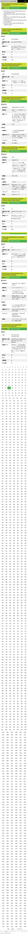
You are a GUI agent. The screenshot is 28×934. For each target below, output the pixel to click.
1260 (7, 843)
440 (25, 522)
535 (14, 558)
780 (14, 649)
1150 (25, 794)
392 (2, 507)
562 (10, 569)
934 (14, 706)
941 (14, 708)
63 (18, 385)
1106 (16, 776)
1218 (7, 825)
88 (22, 393)
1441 (12, 921)
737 (10, 633)
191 (10, 431)
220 (14, 442)
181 (25, 426)
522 (18, 553)
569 (10, 571)
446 (21, 525)
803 (21, 657)
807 (10, 659)
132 (25, 408)
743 (6, 636)
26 (2, 374)
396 (18, 507)
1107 (20, 776)
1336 (25, 874)
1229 (3, 830)
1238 (16, 833)
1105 (12, 776)
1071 (20, 760)
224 (2, 444)
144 (18, 413)
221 (18, 442)
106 (6, 400)
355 (21, 491)
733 (21, 631)
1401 (20, 903)
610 (6, 587)
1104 (8, 776)
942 (18, 708)
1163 (3, 802)
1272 (7, 848)
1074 (7, 763)
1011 (21, 734)
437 (14, 522)
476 (2, 538)
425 (21, 517)
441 (2, 525)
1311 (21, 864)
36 (9, 377)
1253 (3, 841)
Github (25, 1)
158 (18, 418)
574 (2, 574)
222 (21, 442)
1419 (20, 910)
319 (18, 478)
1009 (12, 734)
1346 (16, 879)
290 (14, 468)
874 (25, 683)
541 (10, 561)
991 (18, 727)
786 (10, 652)
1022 (16, 740)
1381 (12, 895)
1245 (20, 835)
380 (10, 501)
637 (2, 597)
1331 (3, 874)
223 (25, 442)
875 (2, 685)
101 (13, 398)
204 (6, 437)
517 (25, 551)
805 (2, 659)
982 (10, 724)
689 (14, 615)
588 (2, 579)
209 (25, 437)
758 (10, 641)
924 (2, 703)
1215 (20, 822)
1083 (20, 765)
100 (9, 398)
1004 (16, 732)
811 (25, 659)
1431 (20, 916)
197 (6, 434)
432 (21, 520)
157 (14, 418)
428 (6, 520)
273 (2, 463)
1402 (25, 903)
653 (10, 602)
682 (14, 613)
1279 (12, 851)
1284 (7, 854)
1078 (25, 763)
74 (2, 390)
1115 (3, 781)
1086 (7, 768)
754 (21, 639)
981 (6, 724)
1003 (12, 732)
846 (25, 672)
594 (25, 579)
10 (2, 369)
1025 (3, 742)
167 (25, 421)
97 (25, 395)
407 (6, 512)
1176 (8, 807)
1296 (7, 859)
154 (2, 418)
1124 (16, 784)
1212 (7, 822)
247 (10, 452)
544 (21, 561)
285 (21, 465)
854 (2, 677)
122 (14, 406)
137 (18, 411)
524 (25, 553)
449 (6, 527)
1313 (3, 866)
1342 (25, 877)
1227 (20, 828)
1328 (16, 872)
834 (6, 670)
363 (25, 494)
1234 (25, 830)
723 (10, 628)
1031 (3, 745)
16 (22, 369)
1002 (7, 732)
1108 (25, 776)
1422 (7, 913)
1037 (3, 747)
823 (18, 665)
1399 (12, 903)
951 (25, 711)
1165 (12, 802)
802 (18, 657)
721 (2, 628)
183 (6, 429)
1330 (25, 872)
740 (21, 633)
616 (2, 589)
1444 (25, 921)
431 (18, 520)
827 (6, 667)
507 (14, 548)
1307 (3, 864)
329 (2, 483)
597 (10, 582)
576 (10, 574)
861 (2, 680)
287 (2, 468)
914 (18, 698)
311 (14, 475)
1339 (12, 877)
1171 (12, 804)
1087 (12, 768)
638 (6, 597)
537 (21, 558)
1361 (3, 887)
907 (18, 696)
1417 (12, 910)
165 (18, 421)
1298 (16, 859)
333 (18, 483)
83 (5, 393)
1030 (25, 742)
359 (10, 494)
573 (25, 571)
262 (14, 457)
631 (6, 595)
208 (21, 437)
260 (6, 457)
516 (21, 551)
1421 (3, 913)
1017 (20, 737)
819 (2, 665)
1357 (12, 885)
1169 (3, 804)
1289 (3, 856)
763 (2, 644)
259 (2, 457)
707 (2, 623)
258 (25, 455)
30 (15, 374)
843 (14, 672)
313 (21, 475)
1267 (12, 846)
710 (14, 623)
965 (25, 716)
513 (10, 551)
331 (10, 483)
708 (6, 623)
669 (18, 608)
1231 (12, 830)
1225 (12, 828)
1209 (20, 820)
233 (10, 447)
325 (14, 481)
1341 (20, 877)
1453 (12, 926)
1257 (20, 841)
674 (10, 610)
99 (6, 398)
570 (14, 571)
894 (21, 690)
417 (18, 514)
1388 (16, 898)
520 (10, 553)
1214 (16, 822)
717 (14, 626)
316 (6, 478)
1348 (25, 879)
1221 (20, 825)
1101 (21, 773)
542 (14, 561)
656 (21, 602)
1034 (16, 745)
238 (2, 450)
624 (6, 592)
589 (6, 579)
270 (18, 460)
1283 (3, 854)
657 (25, 602)
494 (18, 543)
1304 (16, 861)
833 (2, 670)
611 (10, 587)
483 (2, 540)
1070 (16, 760)
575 (6, 574)
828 (10, 667)
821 (10, 665)
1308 (7, 864)
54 (15, 382)
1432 (25, 916)
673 (6, 610)
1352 (16, 882)
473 (18, 535)
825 (25, 665)
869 (6, 683)
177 (10, 426)
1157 (3, 799)
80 (22, 390)
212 (10, 439)
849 (10, 675)
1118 (16, 781)
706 (25, 620)
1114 (25, 778)
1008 (7, 734)
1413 (20, 908)
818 (25, 662)
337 (6, 486)
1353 (20, 882)
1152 (8, 797)
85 (12, 393)
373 (10, 499)
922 (21, 701)
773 (14, 646)
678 (25, 610)
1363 (12, 887)
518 (2, 553)
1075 (12, 763)
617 (6, 589)
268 (10, 460)
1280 (16, 851)
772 (10, 646)
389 (18, 504)
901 (21, 693)
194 (21, 431)
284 (18, 465)
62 (15, 385)
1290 (7, 856)
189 (2, 431)
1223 (3, 828)
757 (6, 641)
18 (2, 372)
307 (25, 473)
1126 (25, 784)
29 (12, 374)
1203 (20, 817)
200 (18, 434)
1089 (20, 768)
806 (6, 659)
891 (10, 690)
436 (10, 522)
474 (21, 535)
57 (25, 382)
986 (25, 724)
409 (14, 512)
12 (9, 369)
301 (2, 473)
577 (14, 574)
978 (21, 721)
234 (14, 447)
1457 (8, 929)
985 (21, 724)
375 (18, 499)
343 (2, 488)
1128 (8, 786)
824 (21, 665)
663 (21, 605)
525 (2, 556)
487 (18, 540)
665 (2, 608)
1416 (7, 910)
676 (18, 610)
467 (21, 532)
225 (6, 444)
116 (18, 403)
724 (14, 628)
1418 (16, 910)
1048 (25, 750)
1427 (3, 916)
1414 (25, 908)
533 (6, 558)
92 (9, 395)
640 (14, 597)
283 (14, 465)
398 (25, 507)
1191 (20, 812)
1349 (3, 882)
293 (25, 468)
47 (18, 380)
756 (2, 641)
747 (21, 636)
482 (25, 538)
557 (18, 566)
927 (14, 703)
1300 (25, 859)
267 (6, 460)
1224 (7, 828)
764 (6, 644)
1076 (16, 763)
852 (21, 675)
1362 (7, 887)
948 (14, 711)
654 (14, 602)
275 (10, 463)
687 (6, 615)
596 (6, 582)
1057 (12, 755)
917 (2, 701)
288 (6, 468)
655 (18, 602)
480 (18, 538)
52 (9, 382)
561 (6, 569)
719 (21, 626)
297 (14, 470)
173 (21, 424)
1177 (12, 807)
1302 (7, 861)
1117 (12, 781)
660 (10, 605)
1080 (7, 765)
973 (2, 721)
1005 (20, 732)
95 (18, 395)
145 (21, 413)
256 (18, 455)
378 (2, 501)
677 (21, 610)
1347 (20, 879)
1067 (3, 760)
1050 (7, 753)
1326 (7, 872)
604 (10, 584)
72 (22, 387)
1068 (7, 760)
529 (18, 556)
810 (21, 659)
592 (18, 579)
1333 (12, 874)
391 (25, 504)
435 (6, 522)
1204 (25, 817)
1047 (20, 750)
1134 (8, 789)
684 (21, 613)
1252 (25, 838)
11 (5, 369)
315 (2, 478)
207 (18, 437)
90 (2, 395)
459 (18, 530)
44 (9, 380)
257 (21, 455)
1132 (25, 786)
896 (2, 693)
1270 (25, 846)
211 (6, 439)
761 (21, 641)
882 (2, 688)
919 (10, 701)
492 (10, 543)
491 (6, 543)
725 (18, 628)
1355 (3, 885)
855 (6, 677)
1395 (20, 900)
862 (6, 680)
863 (10, 680)
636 (25, 595)
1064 (16, 758)
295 (6, 470)
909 (25, 696)
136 (14, 411)
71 (18, 387)
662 (18, 605)
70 (15, 387)
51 (5, 382)
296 (10, 470)
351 (6, 491)
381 (14, 501)
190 (6, 431)
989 (10, 727)
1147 (12, 794)
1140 (8, 791)
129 (14, 408)
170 (10, 424)
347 (18, 488)
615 (25, 587)
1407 (20, 905)
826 (2, 667)
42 (2, 380)
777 (2, 649)
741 (25, 633)
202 (25, 434)
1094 (16, 771)
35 (5, 377)
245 (2, 452)
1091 (3, 771)
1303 (12, 861)
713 (25, 623)
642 (21, 597)
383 (21, 501)
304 (14, 473)
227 (14, 444)
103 (21, 398)
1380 (7, 895)
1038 (7, 747)
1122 (8, 784)
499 (10, 545)
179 (18, 426)
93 (12, 395)
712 (21, 623)
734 (25, 631)
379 (6, 501)
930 (25, 703)
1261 (12, 843)
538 (25, 558)
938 (2, 708)
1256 (16, 841)
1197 (20, 815)
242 (18, 450)
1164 (8, 802)
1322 (16, 869)
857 (14, 677)
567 (2, 571)
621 (21, 589)
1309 (12, 864)
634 (18, 595)
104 (25, 398)
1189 (12, 812)
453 (21, 527)
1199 (3, 817)
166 (21, 421)
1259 (3, 843)
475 (25, 535)
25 (25, 372)
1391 (3, 900)
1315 (12, 866)
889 (2, 690)
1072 (25, 760)
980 (2, 724)
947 (10, 711)
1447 (12, 923)
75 (5, 390)
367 (14, 496)
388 (14, 504)
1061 (3, 758)
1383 (20, 895)
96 (22, 395)
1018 (25, 737)
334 (21, 483)
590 (10, 579)
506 (10, 548)
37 (12, 377)
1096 (25, 771)
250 (21, 452)
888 (25, 688)
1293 (20, 856)
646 (10, 600)
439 (21, 522)
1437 (20, 918)
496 (25, 543)
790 (25, 652)
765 (10, 644)
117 (21, 403)
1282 (25, 851)
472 (14, 535)
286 (25, 465)
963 (18, 716)
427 (2, 520)
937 (25, 706)
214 (18, 439)
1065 (20, 758)
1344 (7, 879)
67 (5, 387)
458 (14, 530)
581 (2, 576)
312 (18, 475)
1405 (12, 905)
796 (21, 654)
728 (2, 631)
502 (21, 545)
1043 (3, 750)
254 (10, 455)
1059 (20, 755)
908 (21, 696)
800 (10, 657)
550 (18, 563)
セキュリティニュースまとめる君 (8, 1)
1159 (12, 799)
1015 (12, 737)
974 (6, 721)
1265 (3, 846)
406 (2, 512)
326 (18, 481)
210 (2, 439)
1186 (25, 810)
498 (6, 545)
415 (10, 514)
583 (10, 576)
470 (6, 535)
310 (10, 475)
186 (18, 429)
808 (14, 659)
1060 (25, 755)
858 (18, 677)
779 (10, 649)
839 (25, 670)
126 (2, 408)
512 (6, 551)
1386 (7, 898)
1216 (25, 822)
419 (25, 514)
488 (21, 540)
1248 (7, 838)
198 (10, 434)
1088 (16, 768)
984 (18, 724)
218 (6, 442)
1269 (20, 846)
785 (6, 652)
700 (2, 620)
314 (25, 475)
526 (6, 556)
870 (10, 683)
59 (5, 385)
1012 (25, 734)
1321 (12, 869)
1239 (20, 833)
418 (21, 514)
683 (18, 613)
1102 (25, 773)
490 (2, 543)
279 (25, 463)
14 (15, 369)
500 (14, 545)
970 (18, 719)
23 (18, 372)
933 (10, 706)
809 (18, 659)
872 (18, 683)
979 (25, 721)
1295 (3, 859)
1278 (7, 851)
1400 (16, 903)
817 (21, 662)
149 (10, 416)
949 (18, 711)
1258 (25, 841)
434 (2, 522)
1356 (7, 885)
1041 (20, 747)
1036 (25, 745)
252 (2, 455)
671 (25, 608)
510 (25, 548)
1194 (8, 815)
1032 (7, 745)
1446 (7, 923)
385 (2, 504)
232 (6, 447)
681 (10, 613)
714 (2, 626)
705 (21, 620)
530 (21, 556)
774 (18, 646)
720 (25, 626)
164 (14, 421)
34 (2, 377)
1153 (12, 797)
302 (6, 473)
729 (6, 631)
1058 (16, 755)
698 (21, 618)
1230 (7, 830)
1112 (16, 778)
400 (6, 509)
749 (2, 639)
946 (6, 711)
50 (2, 382)
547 (6, 563)
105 (3, 400)
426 (25, 517)
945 (2, 711)
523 (21, 553)
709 (10, 623)
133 (2, 411)
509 (21, 548)
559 (25, 566)
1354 (25, 882)
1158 (8, 799)
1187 (3, 812)
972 (25, 719)
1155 (20, 797)
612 (14, 587)
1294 (25, 856)
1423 (12, 913)
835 (10, 670)
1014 (7, 737)
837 (18, 670)
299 (21, 470)
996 (10, 729)
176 (6, 426)
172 (18, 424)
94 (15, 395)
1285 (12, 854)
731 (14, 631)
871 (14, 683)
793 (10, 654)
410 (18, 512)
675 (14, 610)
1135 (12, 789)
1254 (7, 841)
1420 (25, 910)
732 (18, 631)
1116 (8, 781)
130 (18, 408)
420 (2, 517)
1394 (16, 900)
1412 (16, 908)
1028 (16, 742)
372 (6, 499)
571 (18, 571)
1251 (20, 838)
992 (21, 727)
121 (10, 406)
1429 (12, 916)
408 (10, 512)
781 (18, 649)
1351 (12, 882)
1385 (3, 898)
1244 (16, 835)
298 (18, 470)
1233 (20, 830)
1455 (20, 926)
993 (25, 727)
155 (6, 418)
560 (2, 569)
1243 (12, 835)
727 (25, 628)
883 (6, 688)
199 (14, 434)
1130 (16, 786)
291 (18, 468)
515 (18, 551)
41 (25, 377)
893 (18, 690)
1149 (20, 794)
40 (22, 377)
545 (25, 561)
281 (6, 465)
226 (10, 444)
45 (12, 380)
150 (14, 416)
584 (14, 576)
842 (10, 672)
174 (25, 424)
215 (21, 439)
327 (21, 481)
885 (14, 688)
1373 (3, 892)
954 (10, 714)
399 (2, 509)
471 (10, 535)
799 (6, 657)
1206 (7, 820)
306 (21, 473)
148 (6, 416)
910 (2, 698)
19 (5, 372)
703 (14, 620)
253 (6, 455)
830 (18, 667)
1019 (3, 740)
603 (6, 584)
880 (21, 685)
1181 (3, 810)
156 (10, 418)
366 (10, 496)
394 (10, 507)
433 (25, 520)
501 (18, 545)
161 (2, 421)
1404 (7, 905)
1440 (7, 921)
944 (25, 708)
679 (2, 613)
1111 (12, 778)
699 (25, 618)
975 (10, 721)
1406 (16, 905)
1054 (25, 753)
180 (21, 426)
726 (21, 628)
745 (14, 636)
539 (2, 561)
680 (6, 613)
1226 (16, 828)
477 (6, 538)
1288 (25, 854)
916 (25, 698)
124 (21, 406)
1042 (25, 747)
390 (21, 504)
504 (2, 548)
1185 (20, 810)
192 (14, 431)
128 (10, 408)
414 (6, 514)
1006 (25, 732)
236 (21, 447)
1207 (12, 820)
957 (21, 714)
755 (25, 639)
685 (25, 613)
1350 (7, 882)
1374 (7, 892)
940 (10, 708)
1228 (25, 828)
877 (10, 685)
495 (21, 543)
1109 (3, 778)
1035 (20, 745)
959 (2, 716)
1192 (25, 812)
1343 (3, 879)
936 (21, 706)
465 (14, 532)
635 (21, 595)
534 (10, 558)
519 (6, 553)
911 (6, 698)
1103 (3, 776)
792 (6, 654)
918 (6, 701)
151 (18, 416)
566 (25, 569)
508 (18, 548)
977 (18, 721)
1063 (12, 758)
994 (2, 729)
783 (25, 649)
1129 (12, 786)
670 (21, 608)
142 (10, 413)
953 (6, 714)
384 (25, 501)
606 (18, 584)
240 (10, 450)
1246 (25, 835)
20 (9, 372)
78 (15, 390)
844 (18, 672)
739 (18, 633)
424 (18, 517)
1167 (20, 802)
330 (6, 483)
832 (25, 667)
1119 (20, 781)
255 (14, 455)
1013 (3, 737)
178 (14, 426)
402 (14, 509)
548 (10, 563)
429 (10, 520)
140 (2, 413)
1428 (7, 916)
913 (14, 698)
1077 (20, 763)
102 (17, 398)
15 (18, 369)
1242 (7, 835)
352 (10, 491)
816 (18, 662)
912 (10, 698)
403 (18, 509)
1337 (3, 877)
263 (18, 457)
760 (18, 641)
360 (14, 494)
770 (2, 646)
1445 (3, 923)
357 (2, 494)
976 (14, 721)
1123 (12, 784)
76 (9, 390)
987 (2, 727)
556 (14, 566)
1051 (12, 753)
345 (10, 488)
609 (2, 587)
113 (6, 403)
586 (21, 576)
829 (14, 667)
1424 (16, 913)
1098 (8, 773)
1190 (16, 812)
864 (14, 680)
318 (14, 478)
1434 (7, 918)
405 (25, 509)
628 (21, 592)
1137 (20, 789)
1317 (20, 866)
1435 (12, 918)
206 (14, 437)
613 (18, 587)
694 (6, 618)
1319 (3, 869)
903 (2, 696)
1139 (3, 791)
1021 (12, 740)
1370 (16, 890)
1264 (25, 843)
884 (10, 688)
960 (6, 716)
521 (14, 553)
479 (14, 538)
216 (25, 439)
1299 (20, 859)
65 (25, 385)
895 (25, 690)
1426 (25, 913)
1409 (3, 908)
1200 (7, 817)
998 (17, 729)
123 (18, 406)
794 (14, 654)
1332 (7, 874)
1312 (25, 864)
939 (6, 708)
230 (25, 444)
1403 (3, 905)
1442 (16, 921)
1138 (25, 789)
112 (3, 403)
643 (25, 597)
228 (18, 444)
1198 (25, 815)
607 (21, 584)
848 (6, 675)
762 (25, 641)
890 (6, 690)
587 (25, 576)
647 (14, 600)
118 (25, 403)
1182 (8, 810)
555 (10, 566)
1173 (20, 804)
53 (12, 382)
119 (2, 406)
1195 (12, 815)
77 (12, 390)
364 (2, 496)
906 (14, 696)
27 (5, 374)
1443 (20, 921)
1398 (7, 903)
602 (2, 584)
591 (14, 579)
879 (18, 685)
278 (21, 463)
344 (6, 488)
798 (2, 657)
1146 (8, 794)
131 (21, 408)
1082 (16, 765)
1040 (16, 747)
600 (21, 582)
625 (10, 592)
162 (6, 421)
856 (10, 677)
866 (21, 680)
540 (6, 561)
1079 (3, 765)
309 (6, 475)
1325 (3, 872)
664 (25, 605)
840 (2, 672)
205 (10, 437)
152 (21, 416)
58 (2, 385)
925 (6, 703)
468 (25, 532)
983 (14, 724)
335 (25, 483)
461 (25, 530)
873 (21, 683)
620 (18, 589)
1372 (25, 890)
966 (2, 719)
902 (25, 693)
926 (10, 703)
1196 (16, 815)
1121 (3, 784)
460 (21, 530)
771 (6, 646)
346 (14, 488)
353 (14, 491)
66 (2, 387)
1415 (3, 910)
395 (14, 507)
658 (2, 605)
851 (18, 675)
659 (6, 605)
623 (2, 592)
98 (2, 398)
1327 (12, 872)
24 (22, 372)
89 (25, 393)
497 (2, 545)
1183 (12, 810)
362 (21, 494)
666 (6, 608)
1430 (16, 916)
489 (25, 540)
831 (21, 667)
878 (14, 685)
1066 (25, 758)
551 (21, 563)
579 (21, 574)
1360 (25, 885)
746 (18, 636)
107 (10, 400)
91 (5, 395)
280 (2, 465)
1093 (12, 771)
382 (18, 501)
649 (21, 600)
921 (18, 701)
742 (2, 636)
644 (2, 600)
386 (6, 504)
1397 (3, 903)
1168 (25, 802)
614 (21, 587)
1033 (12, 745)
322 (2, 481)
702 (10, 620)
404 (21, 509)
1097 (3, 773)
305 (18, 473)
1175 (3, 807)
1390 (25, 898)
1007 (3, 734)
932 (6, 706)
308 (2, 475)
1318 (25, 866)
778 (6, 649)
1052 (16, 753)
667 (10, 608)
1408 (25, 905)
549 (14, 563)
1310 (16, 864)
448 (2, 527)
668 (14, 608)
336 (2, 486)
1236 (7, 833)
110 (21, 400)
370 (25, 496)
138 (21, 411)
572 (21, 571)
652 (6, 602)
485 (10, 540)
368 (18, 496)
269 (14, 460)
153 (25, 416)
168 (2, 424)
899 (14, 693)
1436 (16, 918)
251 (25, 452)
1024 (25, 740)
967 (6, 719)
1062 (7, 758)
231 (2, 447)
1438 (25, 918)
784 (2, 652)
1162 (25, 799)
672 (2, 610)
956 (18, 714)
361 (18, 494)
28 (9, 374)
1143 (20, 791)
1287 (20, 854)
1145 (3, 794)
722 (6, 628)
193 (18, 431)
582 (6, 576)
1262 (16, 843)
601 (25, 582)
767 (18, 644)
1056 (7, 755)
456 (6, 530)
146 (25, 413)
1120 (25, 781)
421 (6, 517)
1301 (3, 861)
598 (14, 582)
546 (2, 563)
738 (14, 633)
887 (21, 688)
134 (6, 411)
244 (25, 450)
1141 (12, 791)
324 (10, 481)
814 (10, 662)
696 (14, 618)
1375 (12, 892)
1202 (16, 817)
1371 (20, 890)
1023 (20, 740)
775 (21, 646)
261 (10, 457)
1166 (16, 802)
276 (14, 463)
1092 (7, 771)
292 (21, 468)
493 (14, 543)
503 (25, 545)
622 (25, 589)
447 (25, 525)
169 (6, 424)
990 (14, 727)
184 (10, 429)
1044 (7, 750)
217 (2, 442)
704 (18, 620)
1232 (16, 830)
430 (14, 520)
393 (6, 507)
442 (6, 525)
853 (25, 675)
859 (21, 677)
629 (25, 592)
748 (25, 636)
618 (10, 589)
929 (21, 703)
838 (21, 670)
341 (21, 486)
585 (18, 576)
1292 (16, 856)
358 (6, 494)
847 (2, 675)
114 (10, 403)
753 (18, 639)
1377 (20, 892)
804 (25, 657)
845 (21, 672)
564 (18, 569)
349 (25, 488)
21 (12, 372)
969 (14, 719)
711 (18, 623)
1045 (12, 750)
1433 (3, 918)
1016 (16, 737)
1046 (16, 750)
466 (18, 532)
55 (18, 382)
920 (14, 701)
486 (14, 540)
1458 (12, 929)
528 (14, 556)
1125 (20, 784)
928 (18, 703)
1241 (3, 835)
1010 (16, 734)
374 (14, 499)
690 (18, 615)
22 (15, 372)
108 (14, 400)
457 (10, 530)
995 (6, 729)
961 (10, 716)
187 (21, 429)
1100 (16, 773)
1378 (25, 892)
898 (10, 693)
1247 (3, 838)
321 (25, 478)
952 (2, 714)
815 (14, 662)
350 (2, 491)
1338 (7, 877)
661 (14, 605)
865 (18, 680)
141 (6, 413)
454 (25, 527)
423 (14, 517)
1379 (3, 895)
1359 (20, 885)
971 (21, 719)
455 (2, 530)
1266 (7, 846)
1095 (20, 771)
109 (18, 400)
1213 (12, 822)
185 (14, 429)
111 (25, 400)
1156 (25, 797)
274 (6, 463)
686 (2, 615)
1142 (16, 791)
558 (21, 566)
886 (18, 688)
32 (22, 374)
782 (21, 649)
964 (21, 716)
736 (6, 633)
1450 (25, 923)
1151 (3, 797)
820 (6, 665)
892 (14, 690)
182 (2, 429)
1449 (20, 923)
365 (6, 496)
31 (18, 374)
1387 (12, 898)
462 (2, 532)
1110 (8, 778)
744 (10, 636)
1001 (3, 732)
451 (14, 527)
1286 (16, 854)
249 (18, 452)
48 (22, 380)
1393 (12, 900)
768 (21, 644)
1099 (12, 773)
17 (25, 369)
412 (25, 512)
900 (18, 693)
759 (14, 641)
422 (10, 517)
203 (2, 437)
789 (21, 652)
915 (21, 698)
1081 (12, 765)
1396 (25, 900)
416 (14, 514)
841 (6, 672)
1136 (16, 789)
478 (10, 538)
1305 (20, 861)
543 (18, 561)
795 (18, 654)
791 (2, 654)
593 (21, 579)
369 (21, 496)
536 (18, 558)
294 (2, 470)
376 (21, 499)
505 (6, 548)
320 (21, 478)
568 (6, 571)
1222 (25, 825)
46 (15, 380)
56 (22, 382)
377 (25, 499)
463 (6, 532)
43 (5, 380)
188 (25, 429)
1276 (25, 848)
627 (18, 592)
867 (25, 680)
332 (14, 483)
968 (10, 719)
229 (21, 444)
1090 (25, 768)
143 (14, 413)
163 (10, 421)
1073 (3, 763)
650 (25, 600)
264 (21, 457)
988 (6, 727)
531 (25, 556)
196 (2, 434)
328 (25, 481)
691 (21, 615)
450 (10, 527)
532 (2, 558)
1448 (16, 923)
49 (25, 380)
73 (25, 387)
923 (25, 701)
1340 (16, 877)
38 (15, 377)
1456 (25, 926)
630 (2, 595)
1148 (16, 794)
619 (14, 589)
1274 (16, 848)
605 (14, 584)
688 (10, 615)
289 (10, 468)
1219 (12, 825)
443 (10, 525)
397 (21, 507)
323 (6, 481)
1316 (16, 866)
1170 (8, 804)
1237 (12, 833)
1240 (25, 833)
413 (2, 514)
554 (6, 566)
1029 (20, 742)
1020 (7, 740)
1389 (20, 898)
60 (9, 385)
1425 (20, 913)
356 (25, 491)
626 (14, 592)
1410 (7, 908)
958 (25, 714)
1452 (7, 926)
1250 (16, 838)
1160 (16, 799)
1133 (3, 789)
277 (18, 463)
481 (21, 538)
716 (10, 626)
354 (18, 491)
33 (25, 374)
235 (18, 447)
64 (22, 385)
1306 (25, 861)
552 (25, 563)
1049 (3, 753)
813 (6, 662)
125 (25, 406)
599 (18, 582)
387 (10, 504)
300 (25, 470)
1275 (20, 848)
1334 (16, 874)
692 (25, 615)
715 (6, 626)
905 (10, 696)
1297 (12, 859)
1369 (12, 890)
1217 (3, 825)
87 (18, 393)
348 (21, 488)
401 (10, 509)
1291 (12, 856)
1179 (20, 807)
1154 (16, 797)
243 (21, 450)
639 (10, 597)
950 (21, 711)
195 (25, 431)
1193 (3, 815)
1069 (12, 760)
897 (6, 693)
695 (10, 618)
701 (6, 620)
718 (18, 626)
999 (21, 729)
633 (14, 595)
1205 (3, 820)
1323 (20, 869)
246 (6, 452)
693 (2, 618)
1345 (12, 879)
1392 (7, 900)
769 (25, 644)
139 (25, 411)
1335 (20, 874)
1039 (12, 747)
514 (14, 551)
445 (18, 525)
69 (12, 387)
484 (6, 540)
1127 (3, 786)
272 (25, 460)
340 (18, 486)
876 (6, 685)
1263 (20, 843)
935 (18, 706)
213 (14, 439)
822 (14, 665)
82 (2, 393)
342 (25, 486)
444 (14, 525)
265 (25, 457)
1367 (3, 890)
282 (10, 465)
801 (14, 657)
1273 (12, 848)
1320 (7, 869)
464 (10, 532)
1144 (25, 791)
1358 (16, 885)
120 (6, 406)
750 (6, 639)
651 (2, 602)
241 (14, 450)
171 (14, 424)
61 (12, 385)
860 (25, 677)
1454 (16, 926)
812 (2, 662)
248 (14, 452)
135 (10, 411)
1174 (25, 804)
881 (25, 685)
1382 (16, 895)
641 (18, 597)
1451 (3, 926)
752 (14, 639)
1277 (3, 851)
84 (9, 393)
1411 (12, 908)
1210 (25, 820)
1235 (3, 833)
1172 (16, 804)
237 (25, 447)
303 (10, 473)
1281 (20, 851)
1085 (3, 768)
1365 (20, 887)
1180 (25, 807)
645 (6, 600)
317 (10, 478)
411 (21, 512)
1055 (3, 755)
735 (2, 633)
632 (10, 595)
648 (18, 600)
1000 (25, 729)
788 (18, 652)
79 (18, 390)
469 (2, 535)
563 (14, 569)
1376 (16, 892)
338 (10, 486)
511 (2, 551)
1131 (20, 786)
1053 (20, 753)
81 (25, 390)
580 (25, 574)
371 (2, 499)
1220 (16, 825)
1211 (3, 822)
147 (2, 416)
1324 (25, 869)
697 (18, 618)
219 (10, 442)
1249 (12, 838)
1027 (12, 742)
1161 (20, 799)
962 (14, 716)
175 (2, 426)
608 (25, 584)
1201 (12, 817)
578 (18, 574)
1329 (20, 872)
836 (14, 670)
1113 (20, 778)
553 (2, 566)
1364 (16, 887)
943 (21, 708)
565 (21, 569)
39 (18, 377)
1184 (16, 810)
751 (10, 639)
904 (6, 696)
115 (14, 403)
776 (25, 646)
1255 (12, 841)
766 (14, 644)
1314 (7, 866)
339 (14, 486)
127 (6, 408)
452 (18, 527)
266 (2, 460)
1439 (3, 921)
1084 (25, 765)
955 (14, 714)
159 (21, 418)
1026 (7, 742)
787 (14, 652)
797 (25, 654)
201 (21, 434)
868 (2, 683)
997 (14, 729)
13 (12, 369)
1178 (16, 807)
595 (2, 582)
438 (18, 522)
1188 (8, 812)
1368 (7, 890)
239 (6, 450)
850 (14, 675)
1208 (16, 820)
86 (15, 393)
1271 (3, 848)
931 (2, 706)
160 (25, 418)
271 (21, 460)
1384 (25, 895)
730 (10, 631)
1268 (16, 846)
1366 (25, 887)
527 (10, 556)
